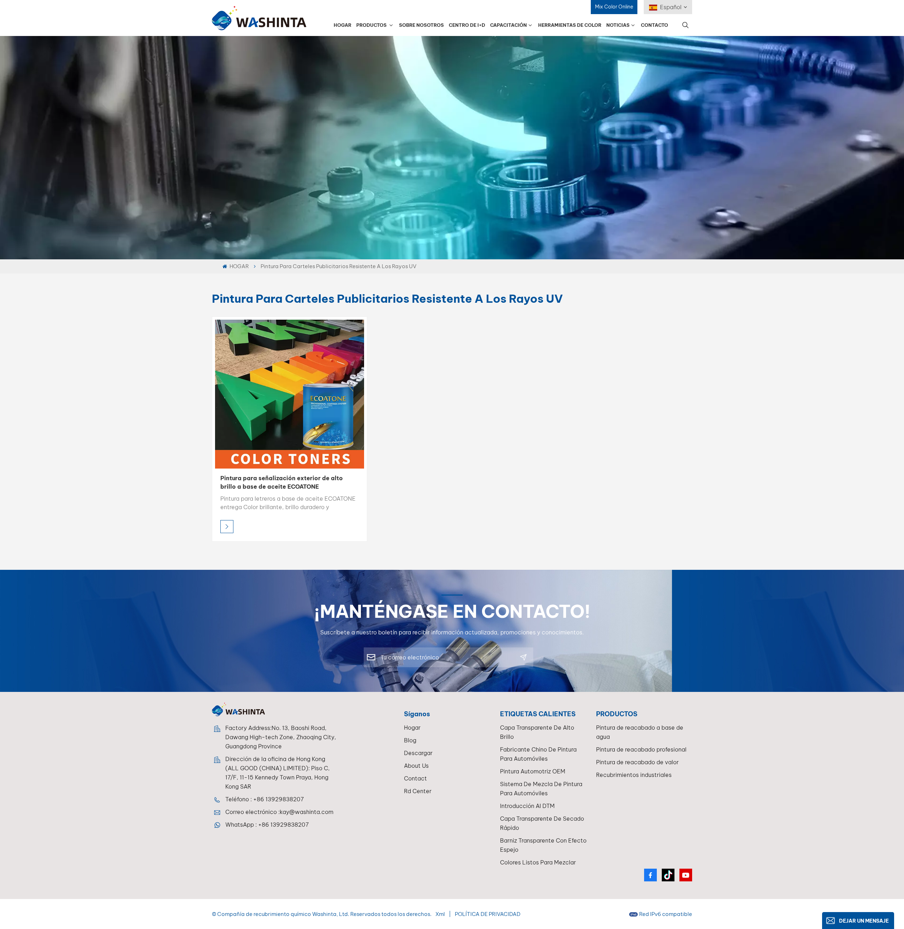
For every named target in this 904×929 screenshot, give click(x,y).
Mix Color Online (614, 7)
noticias (618, 25)
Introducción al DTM (527, 805)
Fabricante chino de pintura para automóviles (538, 754)
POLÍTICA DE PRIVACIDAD (488, 914)
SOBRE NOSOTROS (421, 25)
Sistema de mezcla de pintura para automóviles (541, 788)
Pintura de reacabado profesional (641, 749)
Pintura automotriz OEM (532, 771)
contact (415, 778)
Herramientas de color (569, 25)
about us (416, 765)
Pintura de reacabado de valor (637, 762)
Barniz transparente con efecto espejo (543, 845)
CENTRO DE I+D (467, 25)
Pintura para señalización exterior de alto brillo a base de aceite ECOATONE (281, 482)
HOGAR (342, 25)
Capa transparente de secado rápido (542, 823)
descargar (418, 752)
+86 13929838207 (278, 799)
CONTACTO (654, 25)
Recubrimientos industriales (634, 774)
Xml (440, 914)
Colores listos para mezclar (538, 862)
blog (410, 740)
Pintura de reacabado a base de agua (639, 732)
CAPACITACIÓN (508, 25)
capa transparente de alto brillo (537, 732)
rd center (418, 791)
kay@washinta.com (306, 811)
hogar (412, 727)
